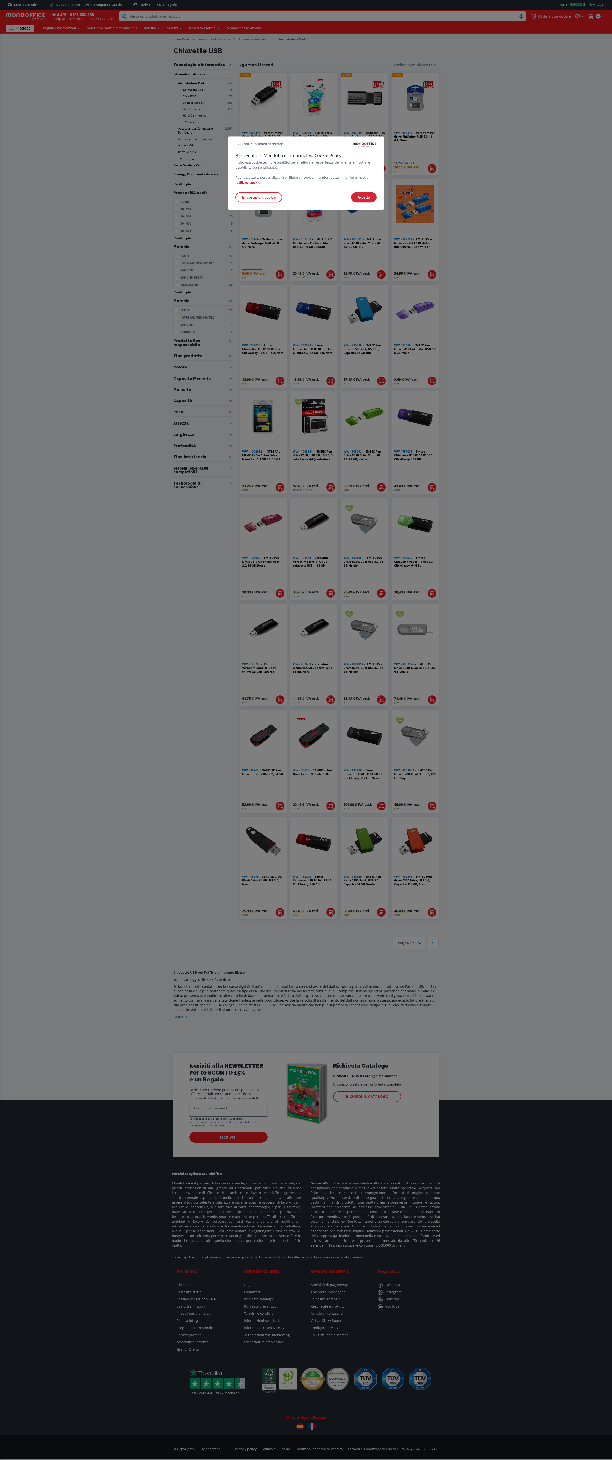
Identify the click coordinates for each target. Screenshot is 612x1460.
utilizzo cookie (248, 182)
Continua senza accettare (262, 143)
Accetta (364, 197)
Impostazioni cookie (259, 197)
